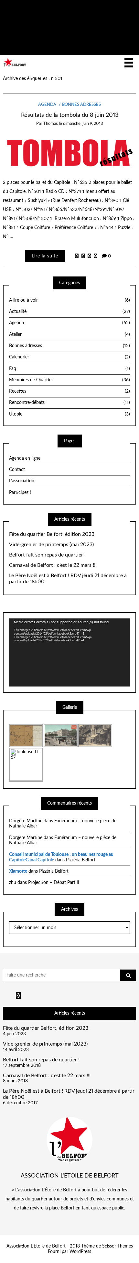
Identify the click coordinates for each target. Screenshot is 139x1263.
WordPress (80, 1251)
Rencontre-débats (69, 402)
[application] (69, 652)
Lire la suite (45, 256)
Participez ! (20, 492)
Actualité (69, 311)
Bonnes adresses (81, 105)
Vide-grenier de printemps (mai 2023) (51, 544)
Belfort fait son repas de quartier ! (47, 554)
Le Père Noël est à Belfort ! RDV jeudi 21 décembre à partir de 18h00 (68, 578)
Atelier (69, 334)
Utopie (69, 414)
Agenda (47, 105)
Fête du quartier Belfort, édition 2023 (51, 534)
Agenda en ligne (24, 458)
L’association (21, 481)
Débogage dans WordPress (50, 36)
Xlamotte (18, 871)
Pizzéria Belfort (80, 860)
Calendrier (69, 357)
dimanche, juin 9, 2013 (83, 124)
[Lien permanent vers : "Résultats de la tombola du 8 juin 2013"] (69, 152)
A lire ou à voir (69, 300)
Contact (17, 469)
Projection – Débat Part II (53, 882)
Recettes (69, 391)
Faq (69, 368)
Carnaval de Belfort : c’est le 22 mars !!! (53, 565)
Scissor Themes (117, 1246)
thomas (50, 124)
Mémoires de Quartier (69, 380)
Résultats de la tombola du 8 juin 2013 (69, 115)
